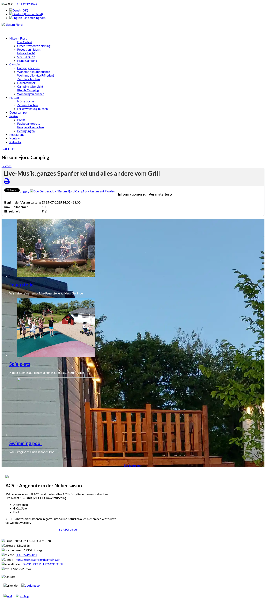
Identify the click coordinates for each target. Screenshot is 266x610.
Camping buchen (28, 68)
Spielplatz (19, 364)
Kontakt (14, 138)
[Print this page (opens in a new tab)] (7, 181)
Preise (13, 116)
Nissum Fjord (18, 38)
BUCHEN (8, 149)
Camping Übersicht (30, 86)
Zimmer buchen (27, 105)
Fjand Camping (27, 60)
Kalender (15, 142)
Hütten (14, 97)
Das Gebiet (24, 42)
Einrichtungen (133, 465)
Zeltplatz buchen (28, 79)
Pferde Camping (28, 90)
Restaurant (16, 134)
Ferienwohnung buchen (32, 108)
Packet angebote (28, 123)
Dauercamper (26, 83)
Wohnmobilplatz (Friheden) (35, 75)
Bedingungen (26, 131)
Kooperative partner (30, 127)
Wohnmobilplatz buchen (33, 71)
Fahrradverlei (26, 53)
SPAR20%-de (26, 57)
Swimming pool (25, 443)
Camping (15, 64)
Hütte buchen (26, 101)
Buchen (6, 166)
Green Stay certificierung (33, 46)
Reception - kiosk (29, 49)
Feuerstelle (21, 284)
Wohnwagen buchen (30, 94)
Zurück (24, 192)
